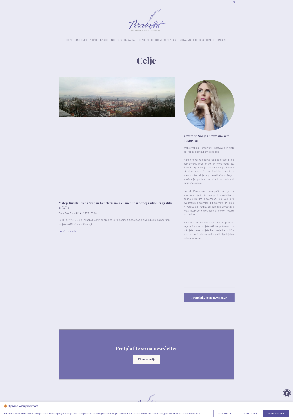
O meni (210, 40)
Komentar (169, 40)
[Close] (290, 404)
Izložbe (93, 40)
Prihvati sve (276, 413)
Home (69, 40)
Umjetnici (81, 40)
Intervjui (116, 40)
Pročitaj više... (68, 231)
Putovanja (185, 40)
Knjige (104, 40)
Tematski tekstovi (150, 40)
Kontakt (221, 40)
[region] (146, 411)
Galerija (198, 40)
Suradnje (130, 40)
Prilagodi (225, 413)
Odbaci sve (250, 413)
